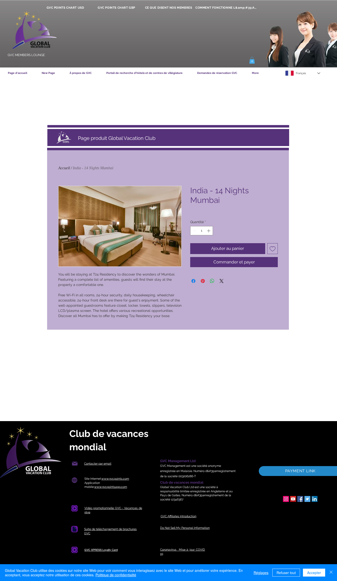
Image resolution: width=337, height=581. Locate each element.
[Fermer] (331, 572)
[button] (252, 60)
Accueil (64, 168)
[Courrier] (75, 464)
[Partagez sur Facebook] (193, 281)
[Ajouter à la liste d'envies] (272, 248)
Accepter (314, 572)
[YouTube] (293, 499)
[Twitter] (307, 499)
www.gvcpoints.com (115, 478)
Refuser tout (286, 572)
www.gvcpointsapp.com (110, 487)
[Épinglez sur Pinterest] (203, 281)
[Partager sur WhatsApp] (212, 281)
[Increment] (209, 230)
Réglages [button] (261, 572)
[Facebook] (300, 499)
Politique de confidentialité (115, 574)
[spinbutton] (201, 230)
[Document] (74, 508)
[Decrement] (194, 230)
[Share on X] (222, 281)
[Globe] (74, 480)
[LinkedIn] (315, 499)
